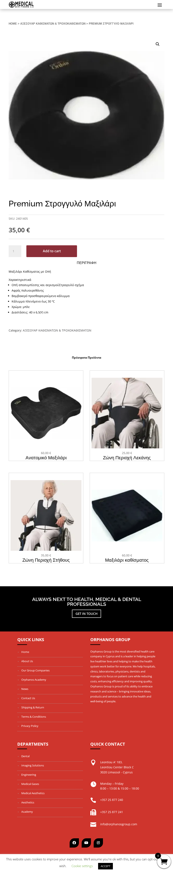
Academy (27, 812)
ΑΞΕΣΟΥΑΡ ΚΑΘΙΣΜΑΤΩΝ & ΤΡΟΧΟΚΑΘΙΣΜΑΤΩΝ (52, 23)
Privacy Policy (29, 726)
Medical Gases (30, 784)
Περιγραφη (86, 263)
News (24, 689)
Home (13, 23)
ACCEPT (105, 866)
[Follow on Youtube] (86, 843)
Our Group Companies (35, 670)
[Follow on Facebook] (74, 843)
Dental (25, 756)
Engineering (28, 775)
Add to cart (52, 251)
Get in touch (86, 613)
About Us (27, 661)
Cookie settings (82, 866)
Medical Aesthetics (33, 793)
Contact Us (28, 698)
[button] (157, 44)
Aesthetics (27, 802)
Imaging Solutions (32, 765)
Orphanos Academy (33, 679)
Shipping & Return (32, 707)
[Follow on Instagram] (98, 843)
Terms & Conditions (33, 716)
